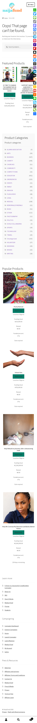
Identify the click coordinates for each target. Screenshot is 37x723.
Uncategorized (12, 239)
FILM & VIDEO (11, 194)
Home (6, 18)
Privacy (7, 690)
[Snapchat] (35, 52)
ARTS (8, 153)
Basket (28, 718)
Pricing (7, 606)
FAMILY (9, 187)
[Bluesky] (35, 60)
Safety (7, 652)
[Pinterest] (35, 41)
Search (18, 719)
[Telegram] (35, 37)
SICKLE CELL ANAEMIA (14, 224)
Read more (9, 95)
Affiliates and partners (12, 671)
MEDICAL (10, 201)
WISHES (9, 250)
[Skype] (35, 102)
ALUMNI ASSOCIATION (14, 150)
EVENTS (9, 183)
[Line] (35, 98)
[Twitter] (35, 14)
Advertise (8, 668)
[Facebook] (35, 29)
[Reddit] (35, 56)
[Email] (35, 33)
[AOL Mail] (35, 75)
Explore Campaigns (11, 630)
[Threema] (35, 106)
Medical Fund (9, 603)
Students (8, 610)
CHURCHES (10, 164)
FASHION (10, 190)
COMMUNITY (11, 168)
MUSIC (9, 209)
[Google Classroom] (35, 87)
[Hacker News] (35, 94)
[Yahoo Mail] (35, 44)
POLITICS (10, 220)
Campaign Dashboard (12, 626)
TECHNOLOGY (11, 231)
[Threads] (35, 64)
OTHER (9, 213)
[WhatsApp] (35, 10)
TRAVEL (9, 235)
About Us (8, 592)
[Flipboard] (35, 48)
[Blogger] (35, 79)
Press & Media (9, 686)
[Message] (35, 18)
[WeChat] (35, 110)
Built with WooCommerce (16, 712)
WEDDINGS (10, 246)
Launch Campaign (10, 637)
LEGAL (9, 198)
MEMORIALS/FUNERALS (14, 205)
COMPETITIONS (12, 172)
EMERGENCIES (12, 179)
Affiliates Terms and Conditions (15, 675)
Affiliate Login (9, 698)
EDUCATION (11, 176)
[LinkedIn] (35, 71)
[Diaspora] (35, 83)
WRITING (10, 254)
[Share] (35, 114)
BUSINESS (10, 157)
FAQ (6, 595)
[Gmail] (35, 91)
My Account (8, 648)
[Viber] (35, 68)
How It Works (9, 599)
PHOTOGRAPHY (12, 216)
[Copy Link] (35, 21)
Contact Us (8, 679)
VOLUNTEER (11, 242)
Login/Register (10, 641)
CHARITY (10, 161)
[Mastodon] (35, 25)
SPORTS (9, 228)
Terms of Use (9, 694)
